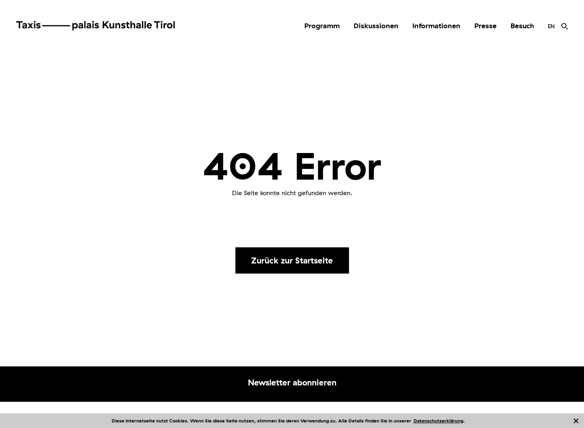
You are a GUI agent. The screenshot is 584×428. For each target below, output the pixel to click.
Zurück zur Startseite (292, 260)
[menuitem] (322, 26)
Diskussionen (376, 25)
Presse (485, 25)
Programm (322, 25)
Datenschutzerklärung (438, 421)
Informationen (436, 25)
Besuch (522, 25)
